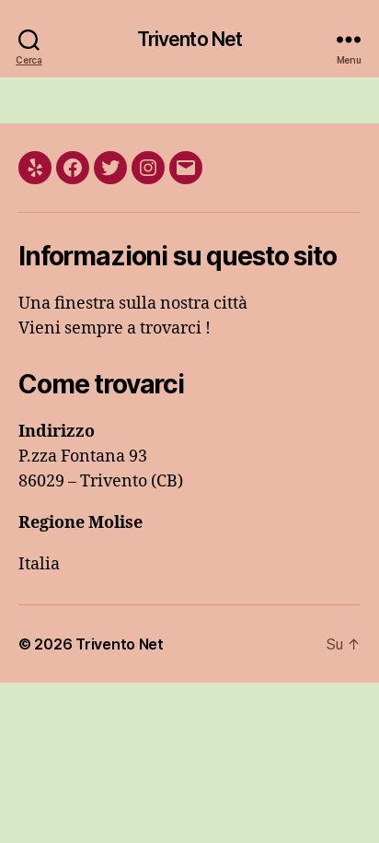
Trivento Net (190, 39)
